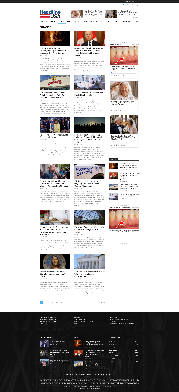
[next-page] (61, 302)
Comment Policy (79, 317)
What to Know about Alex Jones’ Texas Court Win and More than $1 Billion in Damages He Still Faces (55, 183)
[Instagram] (137, 5)
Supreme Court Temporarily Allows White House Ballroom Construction (89, 274)
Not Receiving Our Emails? (48, 319)
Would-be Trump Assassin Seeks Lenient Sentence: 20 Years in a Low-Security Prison (59, 362)
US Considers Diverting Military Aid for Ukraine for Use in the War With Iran (59, 352)
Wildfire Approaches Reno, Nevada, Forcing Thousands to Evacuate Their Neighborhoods (53, 50)
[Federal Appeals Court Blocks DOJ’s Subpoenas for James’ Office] (55, 261)
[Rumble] (128, 5)
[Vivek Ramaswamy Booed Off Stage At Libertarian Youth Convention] (44, 343)
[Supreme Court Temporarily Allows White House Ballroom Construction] (89, 261)
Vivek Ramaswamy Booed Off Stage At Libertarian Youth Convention (58, 343)
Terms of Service (79, 319)
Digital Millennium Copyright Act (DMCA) (121, 323)
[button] (137, 21)
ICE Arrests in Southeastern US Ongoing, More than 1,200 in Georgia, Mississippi (87, 183)
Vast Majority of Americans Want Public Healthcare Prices (88, 94)
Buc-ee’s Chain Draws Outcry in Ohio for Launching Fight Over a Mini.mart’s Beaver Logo (53, 95)
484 (57, 302)
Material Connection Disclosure (83, 321)
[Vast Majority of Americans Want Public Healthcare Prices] (89, 82)
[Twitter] (133, 5)
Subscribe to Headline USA (48, 317)
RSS (75, 323)
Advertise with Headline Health (118, 319)
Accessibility (113, 317)
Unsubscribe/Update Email (48, 321)
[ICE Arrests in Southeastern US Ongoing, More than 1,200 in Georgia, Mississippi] (89, 171)
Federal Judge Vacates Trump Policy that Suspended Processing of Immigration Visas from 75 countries (89, 138)
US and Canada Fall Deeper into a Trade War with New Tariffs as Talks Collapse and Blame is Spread (88, 51)
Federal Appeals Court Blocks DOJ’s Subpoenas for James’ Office (52, 274)
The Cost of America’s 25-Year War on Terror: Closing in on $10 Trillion (89, 229)
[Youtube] (123, 5)
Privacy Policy (44, 323)
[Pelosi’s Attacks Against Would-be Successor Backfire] (55, 125)
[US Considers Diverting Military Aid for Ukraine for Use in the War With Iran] (44, 353)
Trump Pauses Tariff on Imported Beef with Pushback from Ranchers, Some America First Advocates (54, 230)
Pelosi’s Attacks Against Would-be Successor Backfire (54, 136)
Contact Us (112, 321)
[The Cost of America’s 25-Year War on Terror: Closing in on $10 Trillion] (89, 217)
